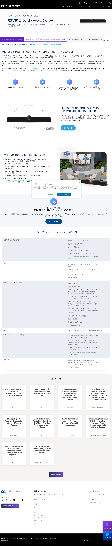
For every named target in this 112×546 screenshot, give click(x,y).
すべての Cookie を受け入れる (63, 194)
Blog (85, 3)
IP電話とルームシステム (40, 499)
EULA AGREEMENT (34, 538)
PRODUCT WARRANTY (23, 538)
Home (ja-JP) (5, 44)
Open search (110, 3)
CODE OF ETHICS (5, 540)
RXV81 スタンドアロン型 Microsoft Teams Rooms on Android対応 (45, 39)
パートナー (88, 6)
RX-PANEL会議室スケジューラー (98, 39)
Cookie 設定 (50, 194)
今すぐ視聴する (54, 221)
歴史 (35, 512)
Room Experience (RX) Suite (23, 44)
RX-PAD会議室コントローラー (77, 39)
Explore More (56, 474)
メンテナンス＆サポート (96, 502)
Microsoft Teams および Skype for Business (45, 494)
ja (81, 3)
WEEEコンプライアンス (40, 520)
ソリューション (59, 6)
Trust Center (4, 538)
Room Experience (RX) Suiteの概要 (12, 39)
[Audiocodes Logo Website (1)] (10, 6)
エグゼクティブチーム (39, 510)
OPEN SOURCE (13, 538)
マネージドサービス (95, 499)
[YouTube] (14, 500)
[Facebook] (6, 500)
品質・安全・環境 (38, 515)
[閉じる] (79, 182)
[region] (56, 189)
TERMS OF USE (53, 538)
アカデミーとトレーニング (96, 497)
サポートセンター (99, 6)
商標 (35, 523)
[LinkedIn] (10, 500)
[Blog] (22, 500)
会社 (109, 6)
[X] (2, 500)
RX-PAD (33, 69)
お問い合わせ (103, 3)
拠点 (35, 507)
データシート (68, 128)
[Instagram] (18, 500)
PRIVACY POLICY (44, 538)
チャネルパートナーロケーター (69, 497)
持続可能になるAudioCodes (41, 518)
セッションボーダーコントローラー (42, 497)
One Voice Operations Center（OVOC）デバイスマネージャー (23, 179)
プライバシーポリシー (42, 190)
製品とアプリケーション (74, 6)
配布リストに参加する (10, 506)
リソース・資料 (93, 3)
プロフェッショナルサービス (97, 494)
